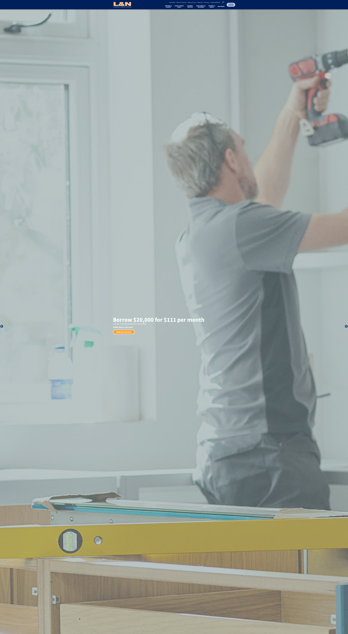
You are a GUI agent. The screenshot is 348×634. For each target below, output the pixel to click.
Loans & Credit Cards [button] (179, 6)
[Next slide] (346, 326)
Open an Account (192, 2)
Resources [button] (221, 6)
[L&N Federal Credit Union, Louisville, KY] (122, 4)
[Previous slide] (1, 326)
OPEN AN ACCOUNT (231, 4)
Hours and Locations (181, 2)
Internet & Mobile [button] (211, 6)
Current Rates (172, 2)
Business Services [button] (190, 6)
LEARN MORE (120, 331)
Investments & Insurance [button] (201, 6)
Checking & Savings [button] (168, 6)
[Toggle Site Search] (223, 2)
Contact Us (206, 2)
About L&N (200, 2)
